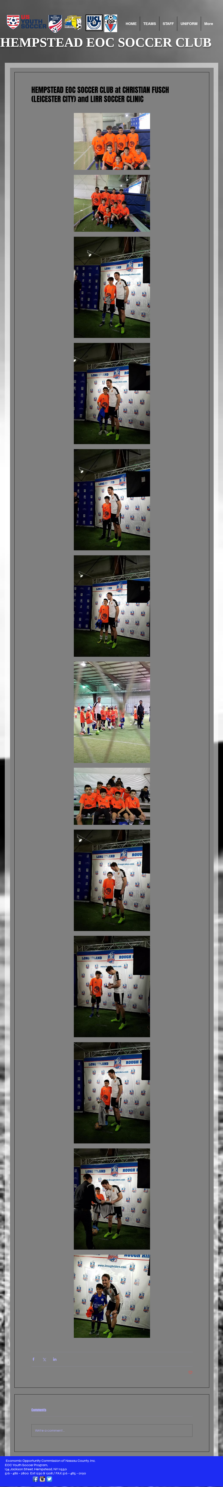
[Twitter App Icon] (49, 1479)
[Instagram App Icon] (42, 1479)
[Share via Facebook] (33, 1359)
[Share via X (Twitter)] (44, 1359)
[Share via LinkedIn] (55, 1359)
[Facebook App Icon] (35, 1479)
